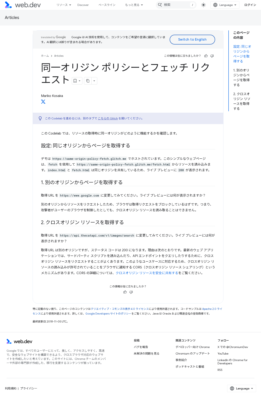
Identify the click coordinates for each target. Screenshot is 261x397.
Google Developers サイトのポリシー (108, 313)
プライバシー (28, 388)
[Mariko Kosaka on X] (43, 102)
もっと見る (132, 5)
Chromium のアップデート (193, 353)
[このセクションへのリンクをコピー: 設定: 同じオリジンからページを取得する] (134, 146)
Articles (12, 17)
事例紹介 (181, 360)
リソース (62, 5)
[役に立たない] (212, 56)
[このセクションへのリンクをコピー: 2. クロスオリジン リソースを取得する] (127, 222)
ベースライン (106, 5)
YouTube (223, 353)
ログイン (250, 5)
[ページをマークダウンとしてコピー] (88, 80)
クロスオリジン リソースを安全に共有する (147, 273)
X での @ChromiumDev (233, 347)
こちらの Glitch (108, 118)
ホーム (45, 56)
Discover (83, 5)
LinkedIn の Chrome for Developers (233, 361)
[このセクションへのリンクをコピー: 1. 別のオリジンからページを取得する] (126, 182)
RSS (220, 370)
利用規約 (10, 388)
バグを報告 (141, 347)
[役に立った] (206, 56)
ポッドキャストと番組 (190, 366)
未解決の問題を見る (146, 353)
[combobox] (176, 5)
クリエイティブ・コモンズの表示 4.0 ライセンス (120, 309)
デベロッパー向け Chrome (193, 347)
